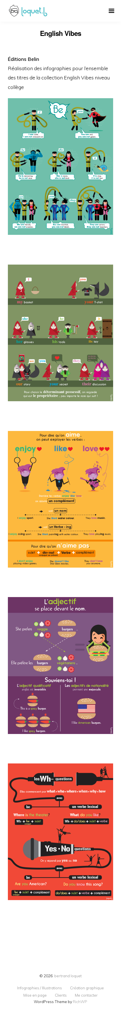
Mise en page (35, 995)
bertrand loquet (68, 975)
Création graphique (87, 988)
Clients (61, 995)
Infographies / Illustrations (39, 988)
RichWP (80, 1001)
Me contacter (86, 995)
